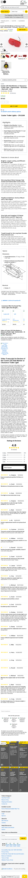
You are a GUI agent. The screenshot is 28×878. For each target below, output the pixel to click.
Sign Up (4, 815)
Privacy (3, 839)
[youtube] (18, 845)
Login (3, 813)
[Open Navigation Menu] (1, 1)
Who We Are (5, 820)
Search (3, 829)
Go (26, 11)
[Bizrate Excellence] (7, 868)
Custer (2, 83)
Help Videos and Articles (8, 827)
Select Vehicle (5, 11)
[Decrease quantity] (2, 102)
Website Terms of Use (7, 860)
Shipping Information (7, 802)
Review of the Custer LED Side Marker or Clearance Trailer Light (4, 353)
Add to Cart (22, 29)
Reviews (13, 93)
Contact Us (4, 804)
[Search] (3, 7)
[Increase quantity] (8, 102)
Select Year (14, 11)
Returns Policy (5, 799)
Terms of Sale (5, 858)
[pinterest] (11, 845)
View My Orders (6, 797)
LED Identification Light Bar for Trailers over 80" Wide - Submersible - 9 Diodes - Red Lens (16, 320)
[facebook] (7, 845)
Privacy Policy (5, 851)
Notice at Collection (7, 856)
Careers (4, 822)
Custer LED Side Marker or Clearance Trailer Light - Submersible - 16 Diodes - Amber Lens (6, 320)
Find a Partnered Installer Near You (10, 808)
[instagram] (14, 845)
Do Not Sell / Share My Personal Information (13, 854)
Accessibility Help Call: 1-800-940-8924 (12, 850)
